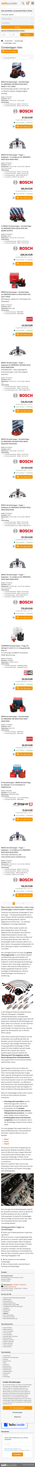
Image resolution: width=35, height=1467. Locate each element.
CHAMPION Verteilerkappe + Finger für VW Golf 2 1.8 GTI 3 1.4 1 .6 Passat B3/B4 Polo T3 (15, 648)
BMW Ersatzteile (7, 1329)
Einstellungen (17, 1412)
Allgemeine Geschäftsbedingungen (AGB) (14, 1297)
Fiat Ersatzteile (7, 1332)
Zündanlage (19, 41)
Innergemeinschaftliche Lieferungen (13, 1306)
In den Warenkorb (25, 126)
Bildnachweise (7, 1299)
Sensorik (5, 1374)
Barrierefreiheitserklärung (10, 1318)
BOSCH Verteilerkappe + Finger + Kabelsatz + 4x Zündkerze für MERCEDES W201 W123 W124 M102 (15, 850)
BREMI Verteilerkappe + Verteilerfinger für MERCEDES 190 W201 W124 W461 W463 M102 (15, 719)
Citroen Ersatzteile (8, 1331)
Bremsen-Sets (7, 1361)
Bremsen (5, 1359)
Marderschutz (7, 1366)
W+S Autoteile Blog (8, 1315)
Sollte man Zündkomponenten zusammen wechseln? (16, 1233)
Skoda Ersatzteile (8, 1343)
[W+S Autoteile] (9, 3)
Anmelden (17, 1454)
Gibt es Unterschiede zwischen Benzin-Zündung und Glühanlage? (15, 1265)
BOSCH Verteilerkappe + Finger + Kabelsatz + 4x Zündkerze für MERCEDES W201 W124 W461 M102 (15, 157)
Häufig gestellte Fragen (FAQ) (11, 1304)
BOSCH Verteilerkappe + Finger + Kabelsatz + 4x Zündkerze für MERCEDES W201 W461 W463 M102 (15, 577)
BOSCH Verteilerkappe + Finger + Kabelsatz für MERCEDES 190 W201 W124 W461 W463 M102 (16, 507)
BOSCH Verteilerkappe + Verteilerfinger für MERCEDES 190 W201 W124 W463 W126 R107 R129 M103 (15, 441)
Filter (4, 1362)
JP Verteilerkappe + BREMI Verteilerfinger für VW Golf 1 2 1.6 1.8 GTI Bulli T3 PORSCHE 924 (16, 785)
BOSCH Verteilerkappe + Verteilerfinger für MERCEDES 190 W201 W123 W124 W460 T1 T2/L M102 (15, 84)
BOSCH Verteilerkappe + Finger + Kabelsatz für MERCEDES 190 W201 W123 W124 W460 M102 (16, 365)
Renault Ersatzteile (8, 1341)
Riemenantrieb (7, 1369)
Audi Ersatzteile (7, 1327)
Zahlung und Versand (9, 1316)
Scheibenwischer (7, 1371)
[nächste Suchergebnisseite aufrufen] (23, 903)
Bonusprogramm (7, 1301)
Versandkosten (29, 119)
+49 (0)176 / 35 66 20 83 (19, 1284)
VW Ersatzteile (7, 1346)
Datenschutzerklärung (9, 1303)
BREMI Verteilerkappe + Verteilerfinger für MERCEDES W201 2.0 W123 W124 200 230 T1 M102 (15, 294)
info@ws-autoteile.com (10, 1286)
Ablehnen (17, 1417)
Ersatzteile (9, 41)
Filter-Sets (6, 1364)
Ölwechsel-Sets (7, 1367)
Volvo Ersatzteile (7, 1345)
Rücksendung (6, 1309)
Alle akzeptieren (19, 1408)
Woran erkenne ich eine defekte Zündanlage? (13, 1260)
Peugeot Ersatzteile (8, 1339)
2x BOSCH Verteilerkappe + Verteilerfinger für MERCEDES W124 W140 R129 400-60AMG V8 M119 (16, 228)
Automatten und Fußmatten (10, 1357)
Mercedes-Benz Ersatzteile (10, 1336)
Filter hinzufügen (10, 51)
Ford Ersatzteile (7, 1334)
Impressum (6, 1308)
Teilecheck (6, 1311)
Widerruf (5, 1313)
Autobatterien (7, 1355)
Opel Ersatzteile (7, 1338)
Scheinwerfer (6, 1373)
